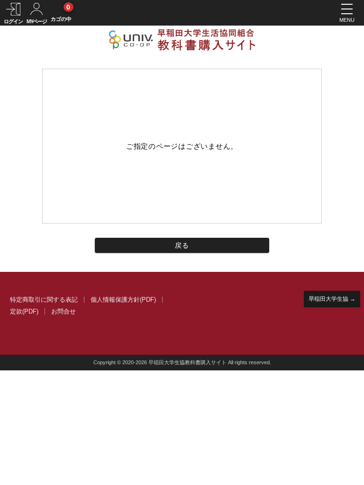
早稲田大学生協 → (332, 299)
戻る (182, 245)
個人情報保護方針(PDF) (123, 299)
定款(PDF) (24, 311)
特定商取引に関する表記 (44, 299)
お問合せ (63, 311)
